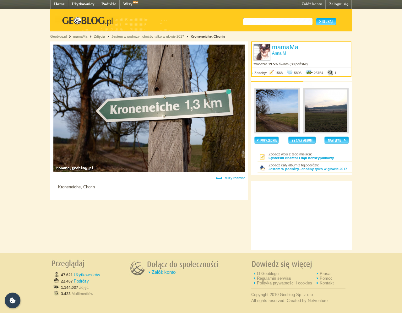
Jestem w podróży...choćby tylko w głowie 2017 (147, 36)
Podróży (81, 281)
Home (59, 4)
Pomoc (326, 278)
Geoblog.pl (58, 36)
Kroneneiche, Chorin (208, 36)
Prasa (325, 273)
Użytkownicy (83, 4)
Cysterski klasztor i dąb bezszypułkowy (301, 158)
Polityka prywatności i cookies (284, 283)
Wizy (128, 4)
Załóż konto (312, 4)
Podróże (108, 4)
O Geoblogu (268, 273)
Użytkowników (87, 275)
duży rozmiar (235, 178)
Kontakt (327, 283)
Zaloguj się (338, 4)
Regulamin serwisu (274, 278)
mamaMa (80, 36)
